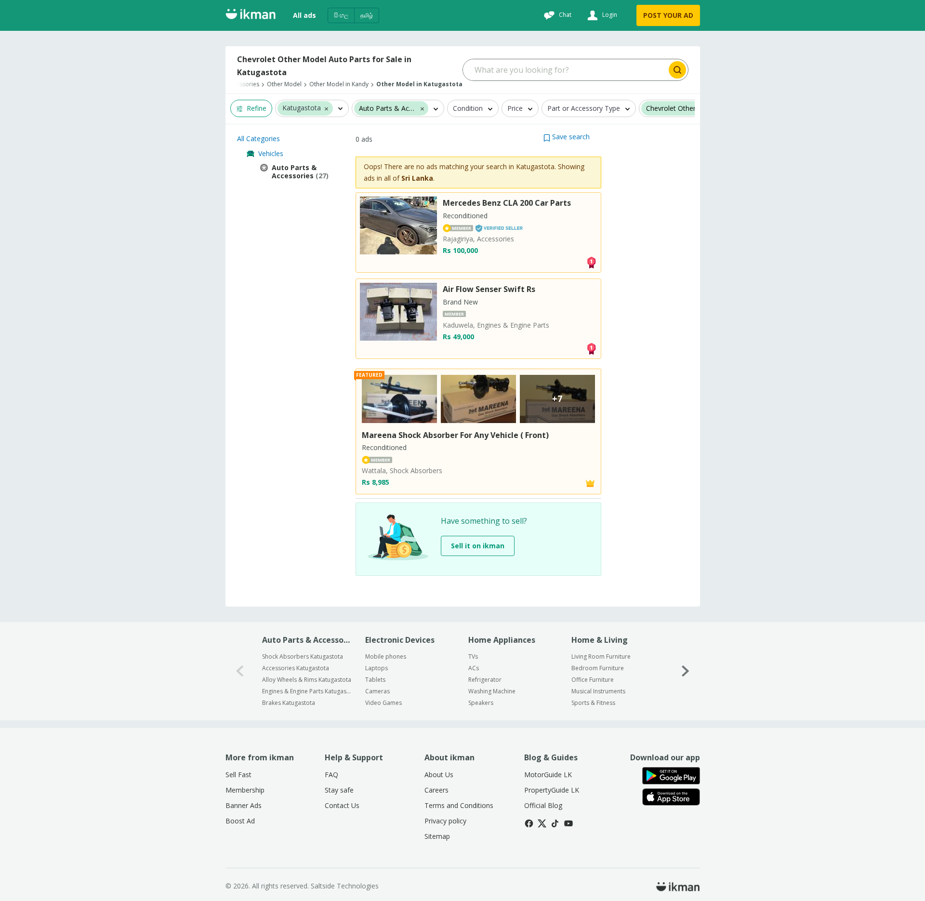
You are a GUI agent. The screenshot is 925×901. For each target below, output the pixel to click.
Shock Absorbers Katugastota (302, 656)
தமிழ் (366, 15)
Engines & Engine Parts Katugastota (307, 691)
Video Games (383, 703)
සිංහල (341, 15)
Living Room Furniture (601, 656)
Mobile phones (385, 656)
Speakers (480, 703)
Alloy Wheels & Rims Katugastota (306, 680)
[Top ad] (591, 261)
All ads (304, 15)
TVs (473, 656)
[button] (326, 108)
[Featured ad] (590, 482)
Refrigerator (485, 680)
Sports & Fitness (593, 703)
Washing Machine (491, 691)
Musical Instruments (598, 691)
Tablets (375, 680)
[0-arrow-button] (239, 671)
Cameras (377, 691)
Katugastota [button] (301, 109)
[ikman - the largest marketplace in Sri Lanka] (250, 16)
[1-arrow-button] (685, 671)
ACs (473, 668)
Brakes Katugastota (288, 703)
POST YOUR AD (668, 15)
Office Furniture (592, 680)
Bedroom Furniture (597, 668)
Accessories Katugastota (295, 668)
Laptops (376, 668)
